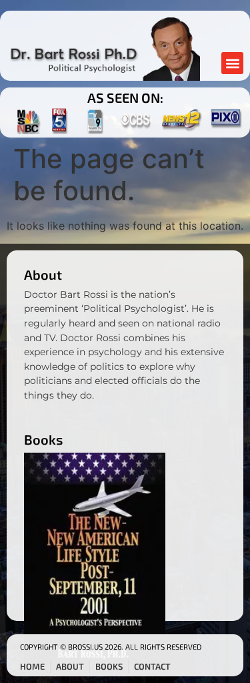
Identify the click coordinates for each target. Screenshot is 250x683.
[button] (232, 63)
